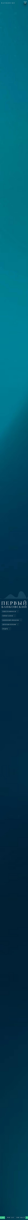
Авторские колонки (9, 624)
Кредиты (5, 629)
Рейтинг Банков (7, 616)
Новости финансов (9, 611)
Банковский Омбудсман (10, 620)
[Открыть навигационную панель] (25, 3)
